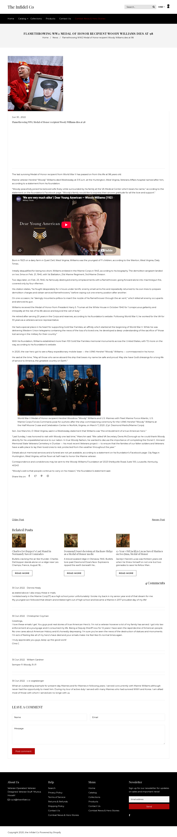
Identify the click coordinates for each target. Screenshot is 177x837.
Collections (94, 797)
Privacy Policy (55, 792)
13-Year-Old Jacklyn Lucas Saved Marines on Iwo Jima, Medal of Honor (139, 553)
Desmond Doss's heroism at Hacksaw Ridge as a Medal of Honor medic (88, 553)
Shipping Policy (56, 806)
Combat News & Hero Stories (63, 815)
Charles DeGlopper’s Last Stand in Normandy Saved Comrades (31, 553)
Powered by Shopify (50, 832)
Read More (22, 573)
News (55, 37)
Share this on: (19, 476)
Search (51, 788)
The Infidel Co (21, 7)
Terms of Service (56, 797)
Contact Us (54, 810)
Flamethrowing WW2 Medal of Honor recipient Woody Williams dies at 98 (48, 122)
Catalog (92, 792)
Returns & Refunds (58, 801)
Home (45, 37)
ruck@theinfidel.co (20, 799)
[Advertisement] (88, 144)
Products (93, 801)
